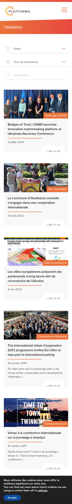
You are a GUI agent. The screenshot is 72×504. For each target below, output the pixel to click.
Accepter (12, 497)
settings (42, 490)
